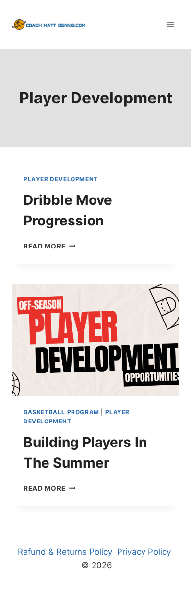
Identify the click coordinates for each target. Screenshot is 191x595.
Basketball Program (61, 412)
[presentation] (95, 340)
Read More (50, 246)
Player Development (61, 179)
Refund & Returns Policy (65, 552)
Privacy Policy (144, 552)
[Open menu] (170, 24)
